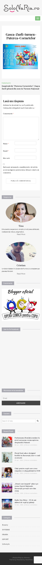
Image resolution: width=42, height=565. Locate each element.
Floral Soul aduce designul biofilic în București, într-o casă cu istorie (27, 455)
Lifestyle (6, 544)
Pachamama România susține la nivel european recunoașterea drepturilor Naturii (27, 440)
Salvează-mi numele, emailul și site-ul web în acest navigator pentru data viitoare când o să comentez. (21, 170)
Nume (6, 144)
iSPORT (5, 539)
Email (6, 151)
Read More (21, 234)
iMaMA (5, 534)
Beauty (5, 525)
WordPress (29, 560)
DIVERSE (6, 530)
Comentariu (8, 114)
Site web (6, 158)
